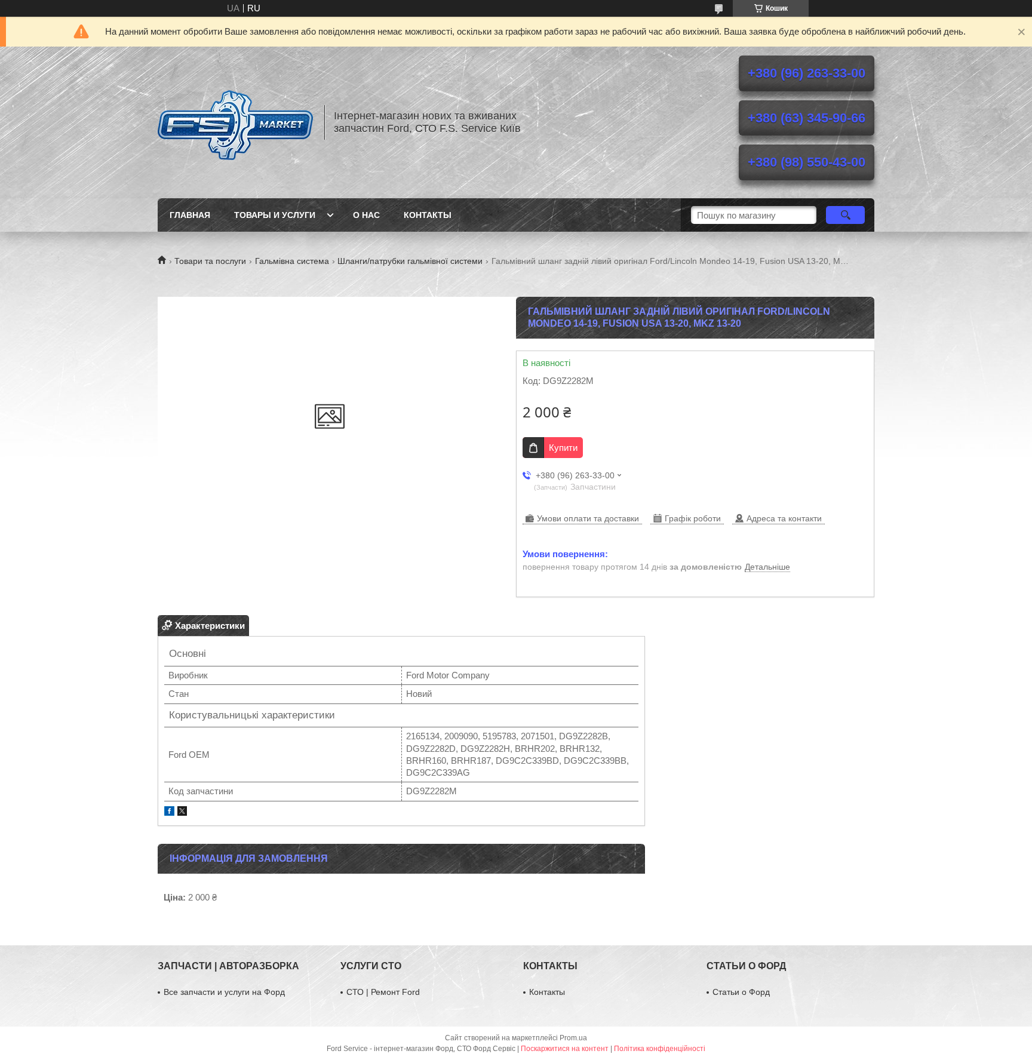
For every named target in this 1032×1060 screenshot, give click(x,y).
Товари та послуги (210, 261)
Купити (563, 448)
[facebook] (169, 812)
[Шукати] (845, 215)
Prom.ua (573, 1038)
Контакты (428, 215)
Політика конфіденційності (659, 1048)
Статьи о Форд (741, 992)
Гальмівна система (292, 261)
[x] (182, 812)
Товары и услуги (274, 215)
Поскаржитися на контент (565, 1048)
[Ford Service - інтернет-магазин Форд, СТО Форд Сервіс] (235, 122)
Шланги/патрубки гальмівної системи (410, 261)
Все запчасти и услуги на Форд (224, 992)
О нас (366, 215)
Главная (190, 215)
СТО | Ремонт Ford (383, 992)
